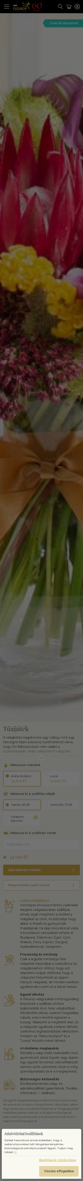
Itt (15, 1152)
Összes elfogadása (59, 1171)
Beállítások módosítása (57, 1160)
